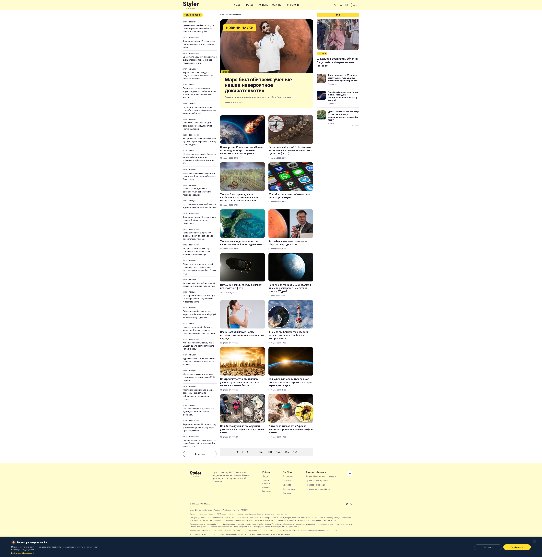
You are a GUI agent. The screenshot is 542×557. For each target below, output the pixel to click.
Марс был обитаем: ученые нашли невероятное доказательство (258, 85)
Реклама (287, 493)
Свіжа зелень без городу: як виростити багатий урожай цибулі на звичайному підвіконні (199, 314)
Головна (224, 14)
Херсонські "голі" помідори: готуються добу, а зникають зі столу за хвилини (198, 75)
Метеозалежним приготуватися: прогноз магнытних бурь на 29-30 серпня (199, 377)
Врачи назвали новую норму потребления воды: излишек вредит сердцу (242, 335)
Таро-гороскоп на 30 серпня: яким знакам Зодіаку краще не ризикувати (199, 220)
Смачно (276, 5)
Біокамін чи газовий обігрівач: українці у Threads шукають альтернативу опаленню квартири (199, 330)
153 (269, 452)
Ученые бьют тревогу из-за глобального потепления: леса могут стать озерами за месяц (239, 197)
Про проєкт (288, 476)
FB (350, 474)
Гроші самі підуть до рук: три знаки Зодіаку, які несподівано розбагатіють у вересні (198, 235)
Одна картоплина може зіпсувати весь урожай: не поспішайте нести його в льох (199, 176)
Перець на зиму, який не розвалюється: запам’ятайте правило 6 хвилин (197, 191)
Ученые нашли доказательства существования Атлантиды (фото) (241, 243)
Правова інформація (315, 485)
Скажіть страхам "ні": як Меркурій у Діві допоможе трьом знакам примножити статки (200, 60)
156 (295, 452)
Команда (287, 485)
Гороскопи (292, 5)
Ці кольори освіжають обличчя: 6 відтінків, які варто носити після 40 (200, 206)
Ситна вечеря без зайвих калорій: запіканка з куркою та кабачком (199, 284)
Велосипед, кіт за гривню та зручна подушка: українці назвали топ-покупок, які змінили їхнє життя (199, 93)
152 (261, 452)
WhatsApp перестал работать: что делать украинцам (289, 196)
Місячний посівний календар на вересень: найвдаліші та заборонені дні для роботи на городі (198, 394)
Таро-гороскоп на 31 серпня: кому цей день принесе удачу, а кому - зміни (199, 44)
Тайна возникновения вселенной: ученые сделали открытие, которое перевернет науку (290, 382)
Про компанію (289, 489)
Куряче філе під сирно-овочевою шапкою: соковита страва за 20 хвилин (199, 361)
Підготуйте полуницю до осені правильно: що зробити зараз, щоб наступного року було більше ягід (199, 269)
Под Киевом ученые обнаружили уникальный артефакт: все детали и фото (242, 429)
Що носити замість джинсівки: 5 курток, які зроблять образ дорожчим (198, 411)
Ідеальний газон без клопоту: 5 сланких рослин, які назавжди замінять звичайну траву (198, 28)
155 (287, 452)
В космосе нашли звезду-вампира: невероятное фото (241, 286)
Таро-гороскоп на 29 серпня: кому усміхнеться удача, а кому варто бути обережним (199, 427)
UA (341, 5)
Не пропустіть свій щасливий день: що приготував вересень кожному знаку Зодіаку (200, 141)
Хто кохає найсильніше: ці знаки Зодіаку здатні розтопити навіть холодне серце (198, 345)
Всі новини (200, 454)
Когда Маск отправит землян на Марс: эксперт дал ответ (287, 243)
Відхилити (488, 547)
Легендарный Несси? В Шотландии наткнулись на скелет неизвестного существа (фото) (290, 150)
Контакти (287, 480)
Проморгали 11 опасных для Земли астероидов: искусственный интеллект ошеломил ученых (241, 150)
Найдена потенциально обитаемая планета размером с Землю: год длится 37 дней (289, 288)
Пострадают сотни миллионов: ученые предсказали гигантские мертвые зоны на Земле (239, 382)
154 (278, 452)
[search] (335, 5)
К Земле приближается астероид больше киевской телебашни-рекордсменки (288, 335)
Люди (237, 5)
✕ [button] (534, 541)
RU (346, 5)
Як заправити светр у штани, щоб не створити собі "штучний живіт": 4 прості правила (199, 298)
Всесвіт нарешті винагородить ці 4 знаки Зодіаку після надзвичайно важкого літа (199, 443)
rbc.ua (354, 5)
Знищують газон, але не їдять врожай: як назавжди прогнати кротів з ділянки (198, 125)
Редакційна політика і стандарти (321, 476)
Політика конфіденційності (318, 489)
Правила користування (317, 480)
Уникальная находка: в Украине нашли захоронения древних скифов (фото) (290, 429)
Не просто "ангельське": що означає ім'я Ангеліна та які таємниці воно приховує (196, 251)
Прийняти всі (517, 547)
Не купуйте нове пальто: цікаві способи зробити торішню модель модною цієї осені (200, 110)
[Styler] (191, 5)
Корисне (263, 5)
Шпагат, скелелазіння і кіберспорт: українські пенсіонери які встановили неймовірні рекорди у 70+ (200, 159)
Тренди (249, 5)
